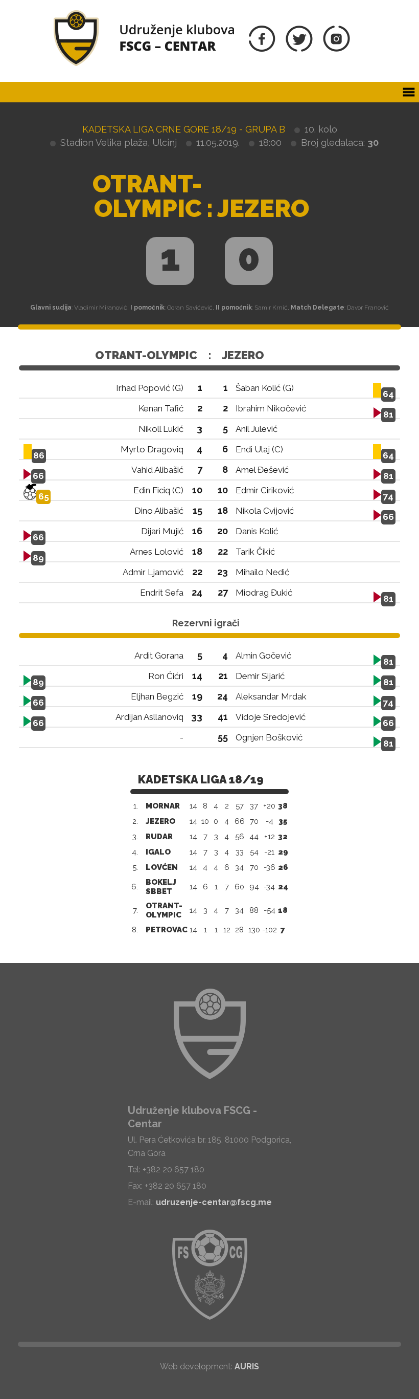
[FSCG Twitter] (299, 49)
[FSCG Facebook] (262, 49)
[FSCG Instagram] (336, 49)
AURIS (247, 1366)
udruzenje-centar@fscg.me (214, 1202)
